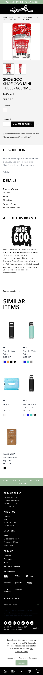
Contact (7, 516)
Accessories (27, 17)
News (6, 535)
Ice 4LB (6, 404)
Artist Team (8, 545)
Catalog (12, 17)
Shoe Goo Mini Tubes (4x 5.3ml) (16, 20)
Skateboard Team (11, 538)
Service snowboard (12, 565)
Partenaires (9, 525)
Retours (7, 562)
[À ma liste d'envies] (37, 124)
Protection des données (13, 629)
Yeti (5, 347)
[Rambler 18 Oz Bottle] (14, 362)
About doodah (10, 522)
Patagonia (9, 453)
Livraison (7, 555)
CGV (25, 627)
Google (19, 615)
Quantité (7, 119)
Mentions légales (16, 627)
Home (4, 17)
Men (19, 17)
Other (37, 17)
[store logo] (21, 9)
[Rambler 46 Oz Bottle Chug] (34, 415)
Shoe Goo (12, 79)
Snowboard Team (11, 542)
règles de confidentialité (16, 613)
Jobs (6, 519)
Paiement (8, 559)
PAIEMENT (9, 571)
